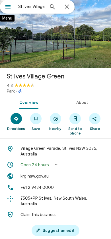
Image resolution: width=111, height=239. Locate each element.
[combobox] (31, 6)
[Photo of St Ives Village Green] (55, 34)
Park (11, 91)
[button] (55, 164)
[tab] (27, 102)
